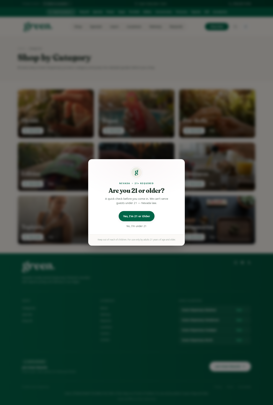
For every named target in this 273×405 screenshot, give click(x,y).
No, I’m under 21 (136, 226)
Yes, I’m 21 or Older (136, 216)
